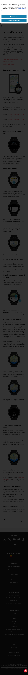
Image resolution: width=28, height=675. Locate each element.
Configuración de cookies (14, 13)
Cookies (19, 8)
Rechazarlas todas (14, 16)
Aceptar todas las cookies (14, 20)
